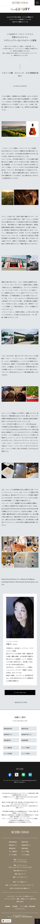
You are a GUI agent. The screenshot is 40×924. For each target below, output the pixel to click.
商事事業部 (32, 906)
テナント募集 (23, 906)
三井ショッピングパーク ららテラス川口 (20, 867)
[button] (37, 2)
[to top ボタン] (37, 921)
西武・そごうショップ (20, 865)
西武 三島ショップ (20, 874)
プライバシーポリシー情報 (11, 899)
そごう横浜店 (13, 851)
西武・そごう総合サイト (20, 882)
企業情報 (7, 906)
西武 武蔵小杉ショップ (20, 870)
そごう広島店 (13, 854)
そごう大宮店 (25, 854)
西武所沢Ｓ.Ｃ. (13, 845)
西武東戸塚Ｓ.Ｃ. (26, 845)
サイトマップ (11, 896)
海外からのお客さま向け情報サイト (20, 888)
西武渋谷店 (25, 842)
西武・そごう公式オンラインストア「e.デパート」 (20, 885)
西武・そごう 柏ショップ (20, 877)
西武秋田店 (25, 848)
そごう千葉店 (25, 851)
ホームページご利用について (24, 896)
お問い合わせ (20, 901)
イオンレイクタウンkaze (20, 861)
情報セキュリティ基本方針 (28, 899)
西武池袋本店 (13, 842)
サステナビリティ (20, 909)
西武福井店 (12, 848)
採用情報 (14, 906)
